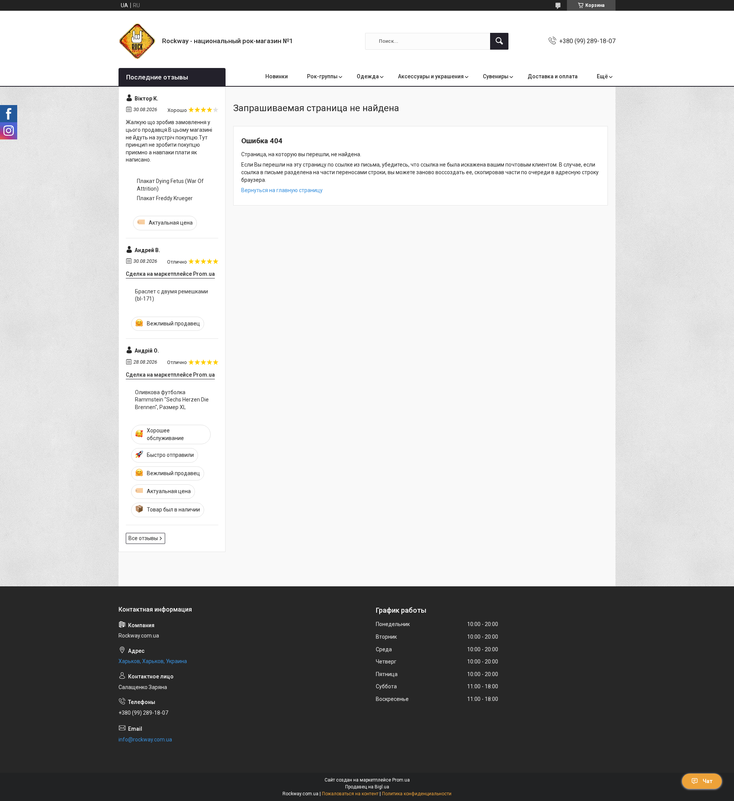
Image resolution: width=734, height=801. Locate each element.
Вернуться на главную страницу (282, 190)
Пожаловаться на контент (350, 793)
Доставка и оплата (553, 76)
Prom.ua (401, 780)
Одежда (368, 76)
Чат (708, 781)
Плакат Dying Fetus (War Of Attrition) (170, 185)
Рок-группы (322, 76)
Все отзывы (143, 538)
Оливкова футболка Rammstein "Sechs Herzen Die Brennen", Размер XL (172, 399)
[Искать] (499, 41)
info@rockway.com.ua (145, 739)
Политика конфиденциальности (416, 793)
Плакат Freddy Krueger (165, 198)
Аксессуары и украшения (431, 76)
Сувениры (495, 76)
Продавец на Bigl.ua (367, 787)
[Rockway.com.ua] (137, 41)
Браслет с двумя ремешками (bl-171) (171, 295)
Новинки (276, 76)
